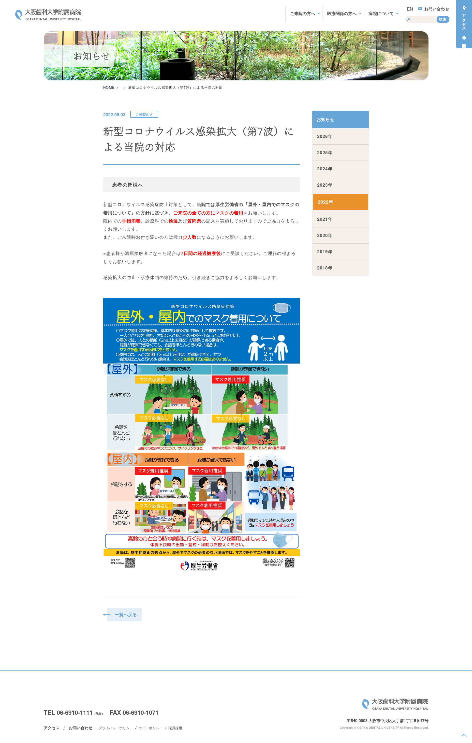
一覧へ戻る (126, 614)
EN (410, 8)
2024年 (325, 168)
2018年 (325, 268)
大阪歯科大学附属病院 (395, 704)
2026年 (325, 136)
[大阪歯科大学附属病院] (48, 15)
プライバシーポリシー (116, 727)
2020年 (325, 235)
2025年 (325, 152)
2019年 (325, 251)
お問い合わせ (436, 9)
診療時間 (464, 40)
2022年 (325, 202)
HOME (109, 87)
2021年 (325, 219)
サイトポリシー (151, 727)
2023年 (325, 185)
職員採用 (175, 727)
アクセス (51, 727)
